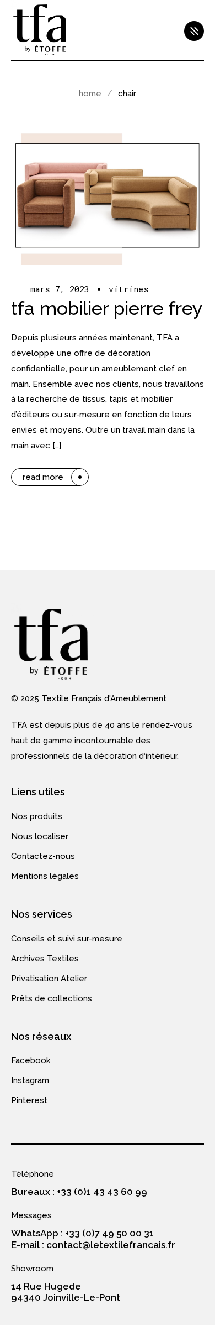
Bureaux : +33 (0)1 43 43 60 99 (79, 1191)
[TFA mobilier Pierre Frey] (107, 196)
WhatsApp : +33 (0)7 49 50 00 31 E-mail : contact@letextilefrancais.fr (93, 1239)
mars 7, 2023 (59, 289)
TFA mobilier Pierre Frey (107, 308)
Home (90, 94)
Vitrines (129, 289)
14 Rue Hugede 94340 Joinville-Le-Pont (65, 1292)
